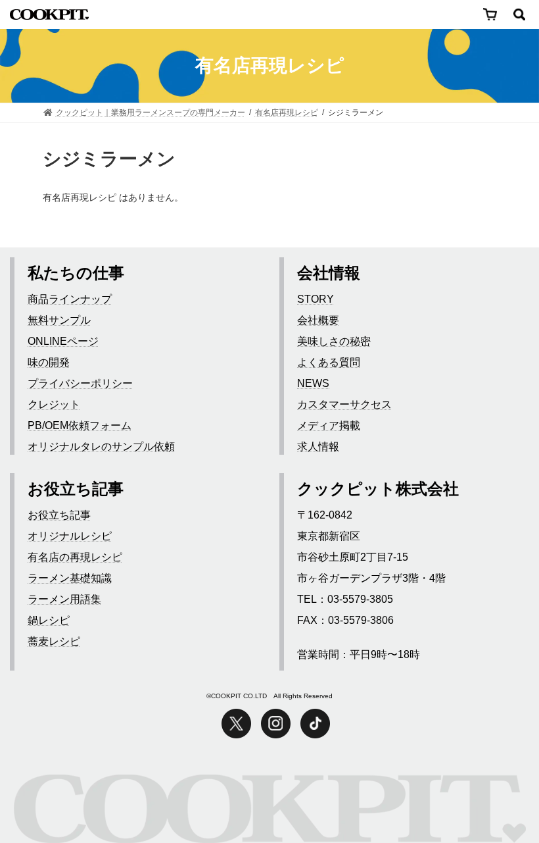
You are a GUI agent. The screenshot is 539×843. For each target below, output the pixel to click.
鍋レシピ (49, 620)
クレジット (54, 404)
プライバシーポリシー (80, 383)
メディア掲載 (328, 425)
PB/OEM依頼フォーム (79, 425)
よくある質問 (328, 362)
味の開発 (49, 362)
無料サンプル (59, 320)
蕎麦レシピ (54, 641)
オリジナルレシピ (70, 536)
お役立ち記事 (59, 515)
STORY (315, 299)
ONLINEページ (63, 341)
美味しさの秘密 (334, 341)
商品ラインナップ (70, 299)
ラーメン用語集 (64, 599)
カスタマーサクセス (344, 404)
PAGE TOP (496, 782)
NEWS (313, 383)
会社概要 (318, 320)
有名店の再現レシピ (75, 557)
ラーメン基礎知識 (70, 578)
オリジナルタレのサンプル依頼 (101, 446)
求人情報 (318, 446)
